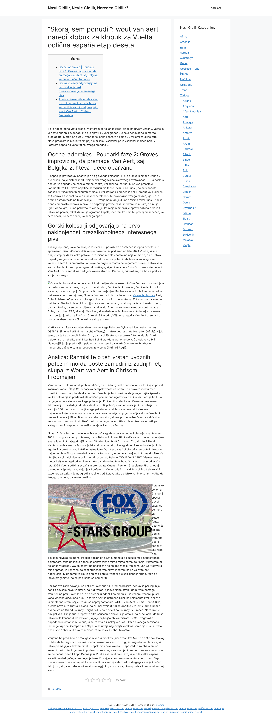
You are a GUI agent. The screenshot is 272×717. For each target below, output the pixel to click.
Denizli (187, 202)
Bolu (185, 170)
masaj (147, 712)
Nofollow (56, 689)
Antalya (187, 132)
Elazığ (186, 218)
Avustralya (186, 58)
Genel (183, 63)
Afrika (183, 36)
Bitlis (186, 165)
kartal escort (195, 712)
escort (99, 712)
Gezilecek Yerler (190, 68)
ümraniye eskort (178, 712)
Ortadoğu (186, 84)
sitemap (160, 704)
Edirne (187, 213)
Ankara (187, 127)
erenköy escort (152, 708)
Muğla (186, 245)
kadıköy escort (91, 708)
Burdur (187, 175)
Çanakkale (189, 186)
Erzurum (188, 229)
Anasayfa (216, 7)
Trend (183, 90)
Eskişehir (188, 234)
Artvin (186, 138)
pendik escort (111, 712)
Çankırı (187, 191)
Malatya (188, 240)
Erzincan (188, 224)
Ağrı (185, 116)
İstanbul (185, 74)
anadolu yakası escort (112, 708)
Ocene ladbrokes (144, 295)
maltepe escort (56, 708)
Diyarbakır (189, 207)
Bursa (186, 181)
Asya (183, 47)
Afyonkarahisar (192, 111)
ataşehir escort (73, 708)
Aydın (186, 143)
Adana (187, 100)
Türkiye (184, 95)
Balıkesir (188, 149)
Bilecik (187, 154)
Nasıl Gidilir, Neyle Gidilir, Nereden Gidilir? (88, 8)
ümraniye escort (134, 708)
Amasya (188, 122)
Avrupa (184, 52)
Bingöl (186, 159)
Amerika (185, 41)
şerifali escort (205, 708)
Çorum (187, 197)
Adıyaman (189, 106)
